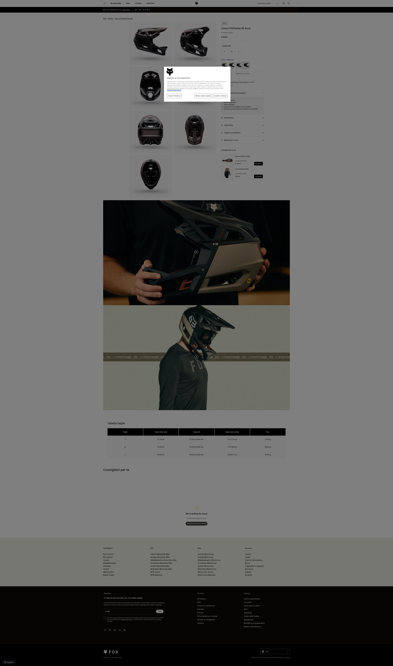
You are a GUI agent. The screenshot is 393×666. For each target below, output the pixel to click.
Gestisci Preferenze (174, 96)
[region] (197, 84)
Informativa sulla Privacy (174, 90)
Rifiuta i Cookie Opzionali (203, 96)
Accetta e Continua (220, 96)
